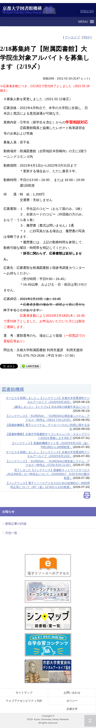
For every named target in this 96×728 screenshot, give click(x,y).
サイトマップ (24, 692)
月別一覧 (11, 533)
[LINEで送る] (30, 366)
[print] (86, 496)
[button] (83, 21)
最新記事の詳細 (15, 523)
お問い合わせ (72, 692)
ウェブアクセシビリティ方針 (24, 700)
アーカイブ (72, 37)
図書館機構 (13, 389)
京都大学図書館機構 (29, 10)
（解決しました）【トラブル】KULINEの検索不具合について (51, 406)
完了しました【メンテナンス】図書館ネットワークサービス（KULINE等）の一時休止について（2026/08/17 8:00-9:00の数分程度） (47, 474)
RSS (86, 37)
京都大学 (72, 709)
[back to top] (90, 721)
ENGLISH (87, 11)
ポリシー (72, 700)
